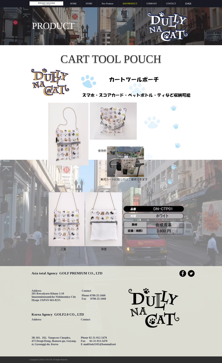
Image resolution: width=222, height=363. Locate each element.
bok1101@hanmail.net (102, 344)
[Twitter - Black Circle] (191, 273)
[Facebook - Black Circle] (182, 273)
